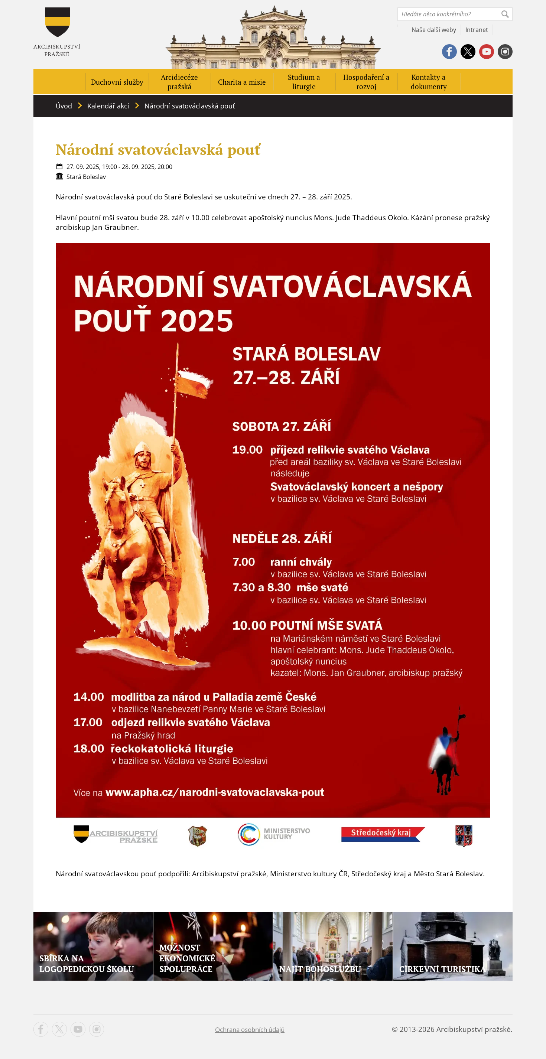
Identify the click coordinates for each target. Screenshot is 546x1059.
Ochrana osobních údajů (250, 1029)
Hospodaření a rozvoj (366, 81)
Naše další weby (434, 30)
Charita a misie (242, 82)
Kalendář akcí (108, 105)
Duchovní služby (117, 82)
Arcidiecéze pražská (179, 81)
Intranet (476, 30)
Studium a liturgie (304, 81)
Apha (56, 31)
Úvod (64, 105)
